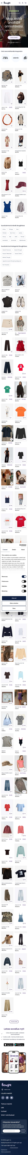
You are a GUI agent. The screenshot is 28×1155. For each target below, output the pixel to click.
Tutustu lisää (14, 1021)
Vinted (9, 443)
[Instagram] (3, 1098)
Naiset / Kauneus (7, 250)
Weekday (9, 465)
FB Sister (5, 233)
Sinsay (4, 236)
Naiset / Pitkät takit (7, 253)
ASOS (16, 236)
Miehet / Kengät (6, 257)
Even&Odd (5, 240)
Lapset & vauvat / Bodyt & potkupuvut (12, 261)
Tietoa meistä (6, 1104)
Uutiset (4, 1111)
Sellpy (23, 949)
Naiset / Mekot (18, 253)
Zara (10, 107)
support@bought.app (9, 1145)
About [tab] (23, 549)
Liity (23, 1131)
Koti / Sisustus (6, 264)
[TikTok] (11, 1098)
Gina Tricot (22, 487)
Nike (10, 236)
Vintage (11, 229)
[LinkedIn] (7, 1098)
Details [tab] (14, 549)
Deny (14, 608)
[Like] (11, 82)
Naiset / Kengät (18, 250)
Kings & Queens (21, 333)
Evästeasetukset (14, 1147)
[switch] (24, 581)
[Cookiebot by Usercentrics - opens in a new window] (19, 545)
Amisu (4, 229)
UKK (2, 1108)
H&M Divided (22, 240)
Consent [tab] (5, 549)
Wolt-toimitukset (7, 1115)
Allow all (14, 598)
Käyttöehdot (4, 1149)
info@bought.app (17, 1142)
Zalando (9, 377)
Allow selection (14, 603)
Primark (22, 236)
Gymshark (13, 240)
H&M (23, 817)
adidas (20, 233)
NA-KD (23, 399)
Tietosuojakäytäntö (6, 1152)
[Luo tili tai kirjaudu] (22, 3)
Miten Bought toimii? (13, 42)
